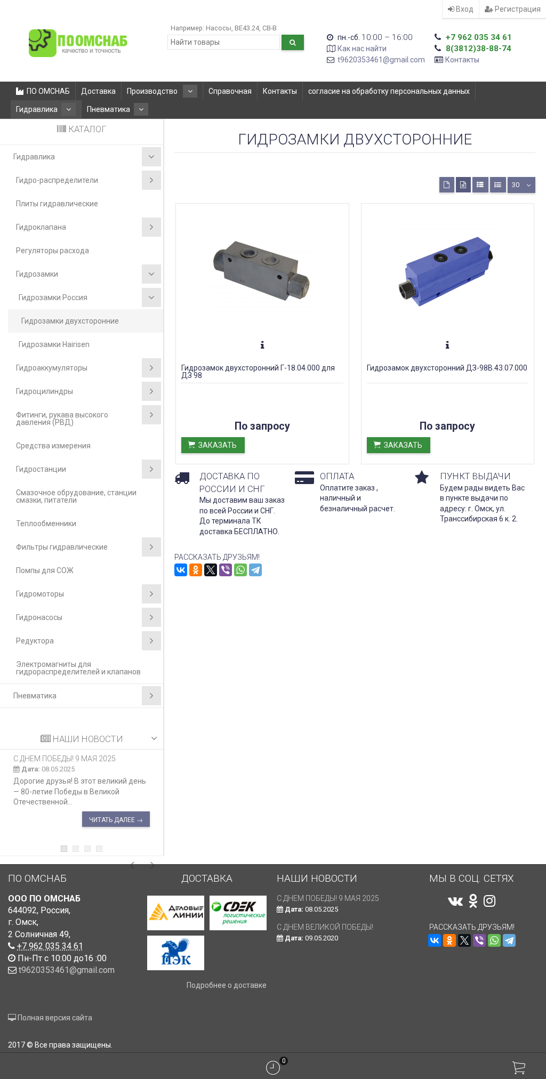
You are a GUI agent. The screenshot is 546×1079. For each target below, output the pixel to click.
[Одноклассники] (195, 569)
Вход (463, 9)
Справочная (230, 91)
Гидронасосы (39, 617)
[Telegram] (255, 569)
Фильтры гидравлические (62, 547)
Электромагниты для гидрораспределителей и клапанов (78, 668)
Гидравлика (37, 109)
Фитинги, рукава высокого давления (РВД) (62, 418)
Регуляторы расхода (52, 250)
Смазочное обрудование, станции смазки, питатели (76, 496)
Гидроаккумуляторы (51, 368)
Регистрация (517, 9)
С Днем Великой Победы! (325, 927)
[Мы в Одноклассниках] (473, 901)
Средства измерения (53, 445)
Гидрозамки (37, 274)
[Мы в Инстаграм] (489, 901)
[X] (210, 569)
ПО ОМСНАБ (48, 91)
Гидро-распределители (57, 180)
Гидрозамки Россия (53, 297)
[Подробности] (262, 345)
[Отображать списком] (480, 184)
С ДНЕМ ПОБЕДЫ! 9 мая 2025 (64, 758)
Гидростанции (41, 469)
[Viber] (225, 569)
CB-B (269, 28)
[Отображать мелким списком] (498, 184)
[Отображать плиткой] (446, 184)
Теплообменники (46, 523)
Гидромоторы (40, 594)
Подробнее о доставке (227, 985)
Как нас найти (362, 48)
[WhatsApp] (240, 569)
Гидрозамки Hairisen (54, 344)
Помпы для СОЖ (45, 570)
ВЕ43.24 (247, 28)
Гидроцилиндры (44, 391)
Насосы (218, 28)
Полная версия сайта (54, 1017)
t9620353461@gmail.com (381, 59)
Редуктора (35, 641)
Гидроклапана (41, 227)
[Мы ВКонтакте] (455, 901)
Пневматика (108, 109)
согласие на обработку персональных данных (389, 91)
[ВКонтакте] (180, 569)
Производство (153, 91)
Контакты (462, 59)
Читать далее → (116, 820)
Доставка (98, 91)
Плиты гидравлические (57, 203)
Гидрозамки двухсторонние (70, 321)
